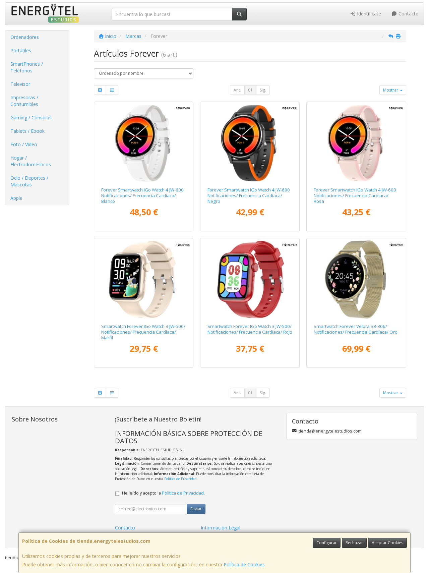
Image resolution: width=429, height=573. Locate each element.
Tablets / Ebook (27, 131)
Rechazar (354, 543)
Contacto (408, 13)
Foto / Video (23, 144)
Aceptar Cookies (387, 543)
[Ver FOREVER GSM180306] (356, 279)
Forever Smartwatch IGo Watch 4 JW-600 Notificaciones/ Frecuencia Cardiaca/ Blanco (142, 196)
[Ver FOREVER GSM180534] (143, 279)
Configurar (326, 543)
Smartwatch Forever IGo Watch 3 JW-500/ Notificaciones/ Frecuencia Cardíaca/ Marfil (143, 332)
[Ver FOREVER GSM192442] (249, 143)
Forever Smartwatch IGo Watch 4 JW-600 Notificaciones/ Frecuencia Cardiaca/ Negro (248, 196)
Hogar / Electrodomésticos (30, 161)
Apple (16, 198)
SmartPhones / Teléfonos (26, 67)
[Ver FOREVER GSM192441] (143, 143)
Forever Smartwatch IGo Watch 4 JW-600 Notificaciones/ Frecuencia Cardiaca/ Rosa (355, 196)
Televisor (20, 84)
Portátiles (20, 50)
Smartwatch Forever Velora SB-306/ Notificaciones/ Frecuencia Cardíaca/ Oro (355, 329)
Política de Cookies (244, 564)
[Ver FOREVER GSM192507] (356, 143)
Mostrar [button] (391, 90)
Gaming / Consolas (31, 117)
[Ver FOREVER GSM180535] (249, 279)
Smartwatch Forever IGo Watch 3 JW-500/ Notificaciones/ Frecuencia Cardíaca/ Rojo (249, 329)
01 (250, 90)
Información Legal (220, 527)
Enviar (196, 509)
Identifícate (368, 13)
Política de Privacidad (180, 478)
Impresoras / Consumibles (24, 100)
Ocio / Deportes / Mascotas (29, 181)
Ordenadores (24, 37)
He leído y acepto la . (163, 493)
